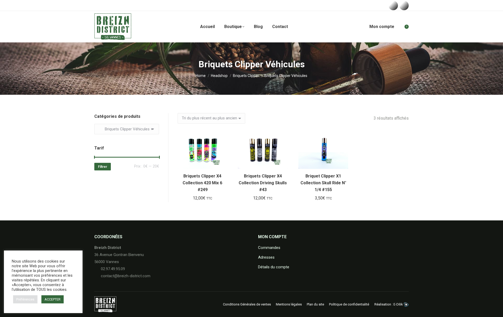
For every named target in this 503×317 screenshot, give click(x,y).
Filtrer (102, 167)
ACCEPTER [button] (53, 299)
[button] (220, 162)
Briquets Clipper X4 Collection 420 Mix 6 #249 (202, 183)
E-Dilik (398, 304)
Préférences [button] (25, 299)
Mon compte (381, 26)
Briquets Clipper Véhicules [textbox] (126, 129)
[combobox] (126, 129)
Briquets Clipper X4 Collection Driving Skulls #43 (263, 183)
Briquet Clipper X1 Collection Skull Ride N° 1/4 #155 (323, 183)
